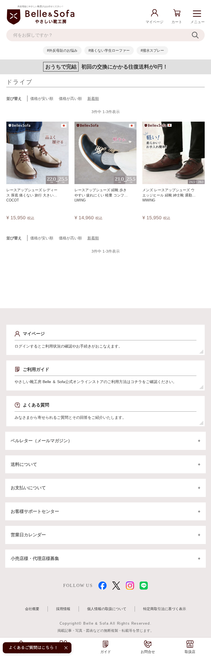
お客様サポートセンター (35, 511)
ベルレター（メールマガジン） (41, 440)
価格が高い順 (70, 98)
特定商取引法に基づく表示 (164, 609)
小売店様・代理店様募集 (35, 558)
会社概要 (32, 609)
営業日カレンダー (28, 534)
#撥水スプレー (152, 50)
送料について (24, 464)
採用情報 (63, 609)
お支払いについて (28, 487)
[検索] (198, 35)
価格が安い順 (41, 98)
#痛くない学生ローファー (109, 50)
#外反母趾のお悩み (62, 50)
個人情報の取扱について (106, 609)
